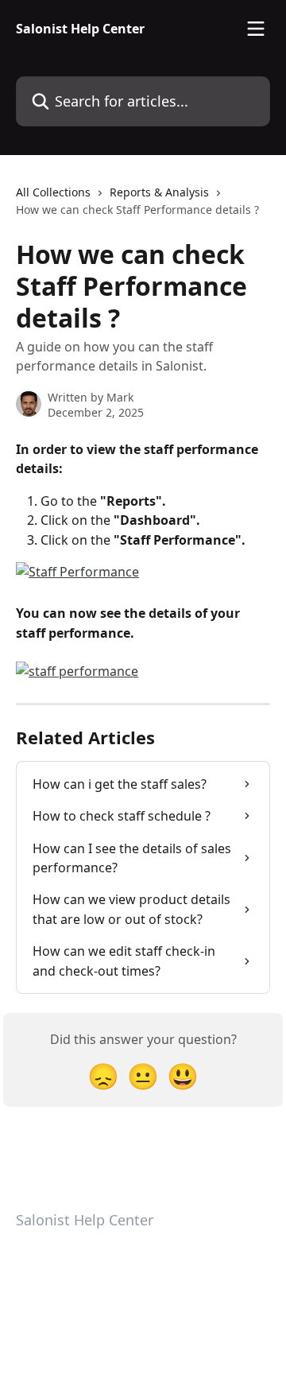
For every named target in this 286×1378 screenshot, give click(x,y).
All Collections (53, 192)
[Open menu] (256, 28)
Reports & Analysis (159, 192)
